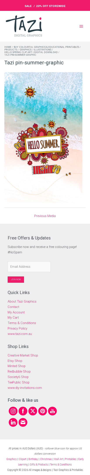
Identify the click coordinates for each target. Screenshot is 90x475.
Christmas (46, 459)
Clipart (22, 459)
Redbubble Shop (19, 371)
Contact (13, 307)
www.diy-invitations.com (25, 388)
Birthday (33, 459)
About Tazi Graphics (22, 301)
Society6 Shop (18, 377)
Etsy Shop (15, 361)
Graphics (11, 459)
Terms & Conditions (22, 323)
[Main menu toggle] (81, 26)
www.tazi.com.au (20, 334)
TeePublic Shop (18, 382)
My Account (16, 312)
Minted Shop (17, 366)
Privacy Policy (17, 328)
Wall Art (58, 459)
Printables (71, 459)
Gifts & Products (39, 464)
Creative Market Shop (23, 355)
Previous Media (45, 216)
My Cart (13, 317)
